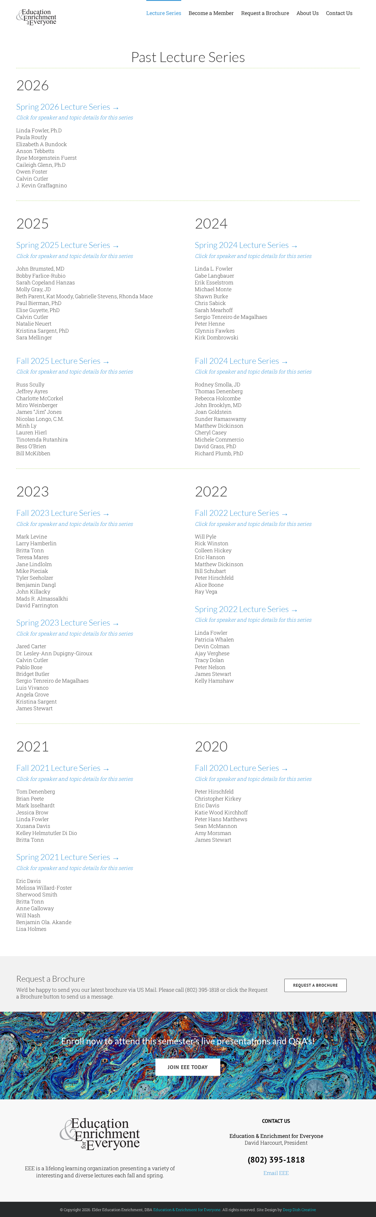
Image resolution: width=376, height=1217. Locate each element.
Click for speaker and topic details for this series (74, 117)
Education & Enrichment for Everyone (187, 1209)
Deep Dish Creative (299, 1209)
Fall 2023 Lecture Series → (63, 513)
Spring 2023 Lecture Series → (68, 622)
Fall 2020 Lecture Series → (242, 768)
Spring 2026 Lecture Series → (68, 106)
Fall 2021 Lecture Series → (63, 768)
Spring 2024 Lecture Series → (246, 245)
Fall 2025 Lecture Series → (63, 361)
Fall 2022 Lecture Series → (242, 513)
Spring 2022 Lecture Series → (246, 609)
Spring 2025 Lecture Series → (68, 245)
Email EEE (276, 1172)
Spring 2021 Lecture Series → (68, 857)
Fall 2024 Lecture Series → (242, 361)
